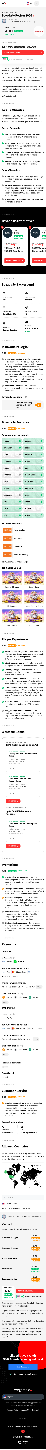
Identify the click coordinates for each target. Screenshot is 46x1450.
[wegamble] (4, 3)
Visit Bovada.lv (23, 1367)
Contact (35, 1410)
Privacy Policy (13, 1410)
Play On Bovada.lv (12, 52)
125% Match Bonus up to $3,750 (19, 47)
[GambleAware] (23, 1432)
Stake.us (17, 230)
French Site (23, 1418)
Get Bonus (12, 801)
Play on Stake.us (13, 260)
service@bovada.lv (29, 1132)
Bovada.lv (16, 68)
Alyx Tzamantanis (26, 22)
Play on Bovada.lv (25, 1291)
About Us (25, 1410)
